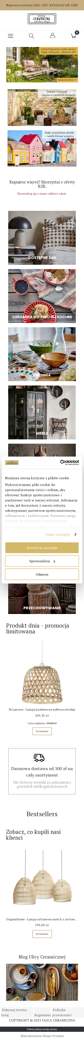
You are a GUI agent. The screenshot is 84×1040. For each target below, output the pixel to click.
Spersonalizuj (40, 561)
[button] (10, 35)
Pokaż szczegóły (58, 534)
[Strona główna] (42, 18)
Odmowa (42, 574)
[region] (42, 66)
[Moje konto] (52, 37)
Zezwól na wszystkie (42, 547)
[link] (42, 66)
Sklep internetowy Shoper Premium (42, 1036)
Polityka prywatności (61, 1012)
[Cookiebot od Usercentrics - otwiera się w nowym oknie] (60, 462)
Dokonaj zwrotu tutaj (14, 1012)
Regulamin (42, 1015)
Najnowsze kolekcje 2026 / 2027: (42, 5)
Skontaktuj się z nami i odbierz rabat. (42, 193)
